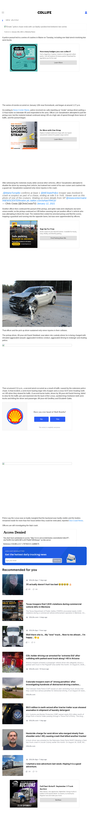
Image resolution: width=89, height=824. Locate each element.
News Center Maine (21, 110)
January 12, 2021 (46, 203)
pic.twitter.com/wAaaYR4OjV (41, 200)
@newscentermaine (76, 198)
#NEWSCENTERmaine (14, 200)
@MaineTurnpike (11, 193)
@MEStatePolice (49, 193)
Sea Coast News (76, 521)
